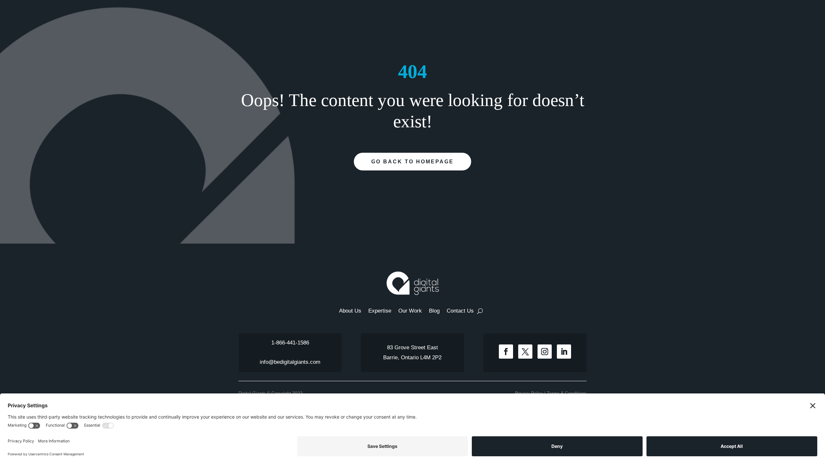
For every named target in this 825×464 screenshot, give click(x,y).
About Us (350, 311)
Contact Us (460, 311)
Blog (434, 311)
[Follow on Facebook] (506, 351)
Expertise (379, 311)
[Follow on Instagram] (545, 351)
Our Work (410, 311)
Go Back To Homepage (412, 161)
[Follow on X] (525, 351)
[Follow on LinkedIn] (564, 351)
